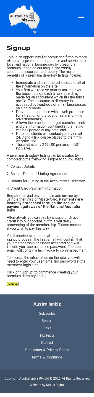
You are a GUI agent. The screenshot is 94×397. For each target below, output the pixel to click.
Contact (47, 342)
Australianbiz (47, 304)
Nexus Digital (55, 385)
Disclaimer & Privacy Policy (47, 350)
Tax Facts (47, 335)
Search (47, 321)
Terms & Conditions (47, 357)
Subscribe (47, 313)
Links (47, 328)
